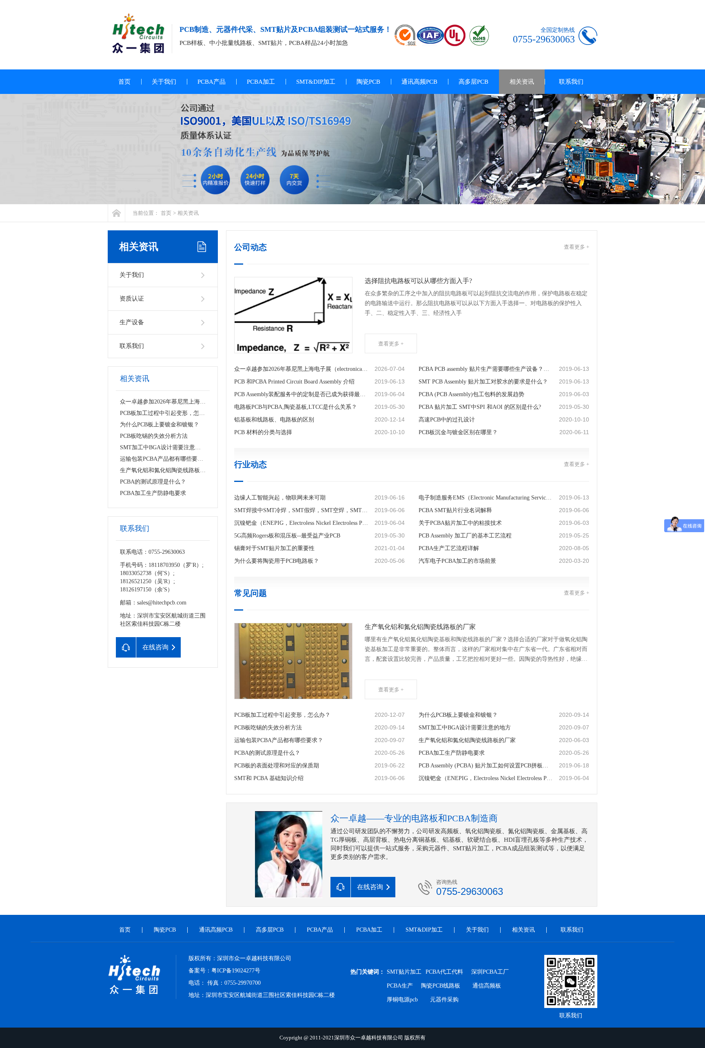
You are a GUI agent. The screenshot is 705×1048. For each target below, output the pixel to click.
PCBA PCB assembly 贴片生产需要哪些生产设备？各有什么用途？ (486, 369)
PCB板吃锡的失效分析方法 (154, 436)
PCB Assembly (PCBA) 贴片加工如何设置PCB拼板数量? (486, 766)
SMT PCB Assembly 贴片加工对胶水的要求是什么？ (483, 382)
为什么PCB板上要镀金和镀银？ (159, 424)
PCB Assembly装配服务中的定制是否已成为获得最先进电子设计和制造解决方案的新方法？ (301, 394)
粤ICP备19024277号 (235, 971)
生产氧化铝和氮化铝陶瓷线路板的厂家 (168, 470)
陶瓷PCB (368, 81)
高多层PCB (473, 81)
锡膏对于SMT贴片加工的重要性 (274, 548)
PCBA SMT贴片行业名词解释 (455, 510)
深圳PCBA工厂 (490, 972)
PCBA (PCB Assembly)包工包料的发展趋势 (471, 394)
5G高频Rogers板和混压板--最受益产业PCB (287, 536)
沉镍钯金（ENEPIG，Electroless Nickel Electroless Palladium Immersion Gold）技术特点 (301, 523)
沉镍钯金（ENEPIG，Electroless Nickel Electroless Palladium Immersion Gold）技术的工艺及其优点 (486, 778)
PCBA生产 (400, 986)
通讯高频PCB (419, 81)
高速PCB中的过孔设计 (447, 420)
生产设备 (132, 322)
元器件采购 (444, 1000)
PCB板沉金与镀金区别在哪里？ (458, 432)
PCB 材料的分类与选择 (263, 432)
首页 (124, 81)
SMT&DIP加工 (315, 81)
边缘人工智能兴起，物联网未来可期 (280, 498)
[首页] (116, 213)
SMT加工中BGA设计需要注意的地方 (166, 447)
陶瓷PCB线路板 (440, 986)
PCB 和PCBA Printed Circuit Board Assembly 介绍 (294, 382)
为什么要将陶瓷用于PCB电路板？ (276, 561)
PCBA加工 (261, 81)
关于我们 (164, 81)
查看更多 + (576, 247)
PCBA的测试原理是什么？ (153, 482)
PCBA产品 (211, 81)
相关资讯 (522, 81)
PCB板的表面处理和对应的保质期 (276, 766)
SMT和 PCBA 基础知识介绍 (269, 778)
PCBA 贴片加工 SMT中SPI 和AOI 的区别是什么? (480, 407)
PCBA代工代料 (444, 972)
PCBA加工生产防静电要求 (153, 493)
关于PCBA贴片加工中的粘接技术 (460, 523)
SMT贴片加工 (404, 972)
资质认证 (132, 298)
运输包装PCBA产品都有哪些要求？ (164, 459)
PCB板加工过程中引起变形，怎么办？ (168, 413)
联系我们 (571, 81)
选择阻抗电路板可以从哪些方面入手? (418, 280)
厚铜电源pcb (402, 1000)
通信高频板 (486, 986)
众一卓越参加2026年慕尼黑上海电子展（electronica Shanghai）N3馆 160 (209, 402)
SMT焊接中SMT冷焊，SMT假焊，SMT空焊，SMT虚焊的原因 (301, 510)
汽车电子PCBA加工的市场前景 (457, 561)
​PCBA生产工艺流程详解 (449, 548)
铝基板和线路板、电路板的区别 (274, 420)
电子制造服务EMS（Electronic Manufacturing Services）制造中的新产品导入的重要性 (486, 498)
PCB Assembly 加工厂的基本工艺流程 (465, 536)
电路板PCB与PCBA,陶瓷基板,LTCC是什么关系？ (295, 407)
